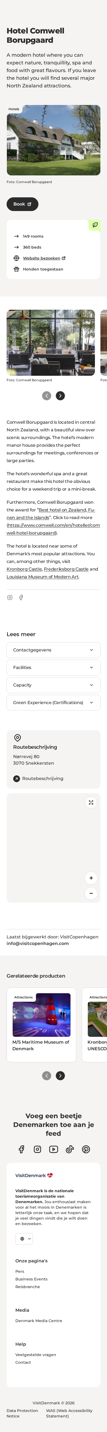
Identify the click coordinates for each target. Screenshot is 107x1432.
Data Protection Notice (22, 1413)
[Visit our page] (37, 1149)
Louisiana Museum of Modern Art (42, 576)
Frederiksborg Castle (66, 569)
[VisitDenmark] (34, 1175)
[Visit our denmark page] (21, 1149)
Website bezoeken (41, 258)
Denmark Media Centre (38, 1320)
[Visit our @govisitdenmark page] (70, 1149)
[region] (53, 848)
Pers (19, 1271)
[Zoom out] (91, 893)
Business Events (31, 1279)
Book (19, 204)
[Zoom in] (91, 878)
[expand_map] (91, 802)
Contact (23, 1362)
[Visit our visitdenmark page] (53, 1149)
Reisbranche (27, 1286)
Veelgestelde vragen (35, 1354)
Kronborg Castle (24, 569)
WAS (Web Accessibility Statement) (69, 1413)
